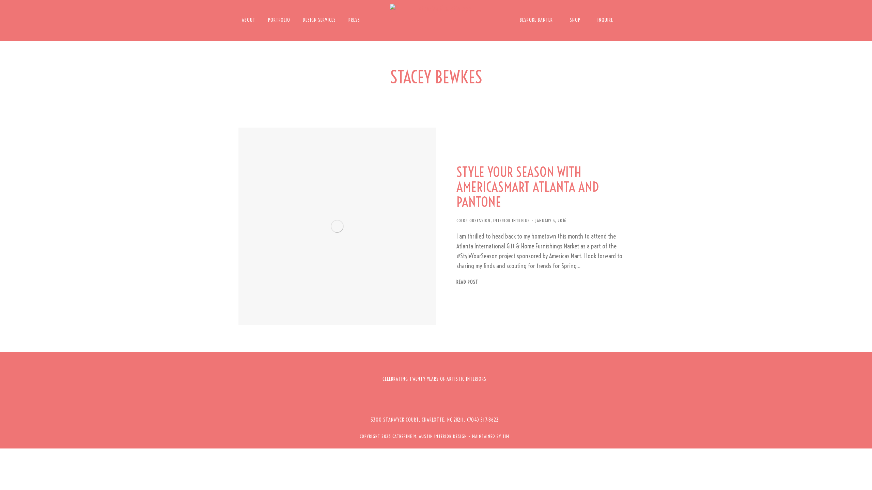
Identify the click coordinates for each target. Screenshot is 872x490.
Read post (467, 282)
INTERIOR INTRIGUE (511, 220)
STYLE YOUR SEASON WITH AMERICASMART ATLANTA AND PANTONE (527, 187)
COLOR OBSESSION (473, 220)
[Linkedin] (462, 399)
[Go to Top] (862, 480)
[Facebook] (406, 399)
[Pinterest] (444, 399)
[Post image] (337, 226)
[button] (435, 420)
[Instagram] (425, 399)
